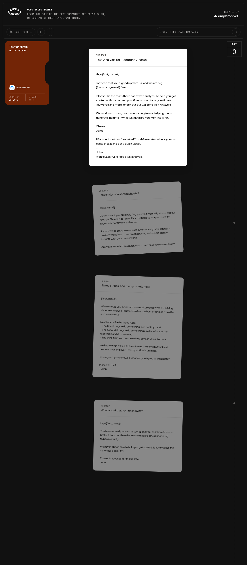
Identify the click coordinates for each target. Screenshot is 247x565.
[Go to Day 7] (234, 403)
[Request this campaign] (235, 32)
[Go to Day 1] (234, 223)
